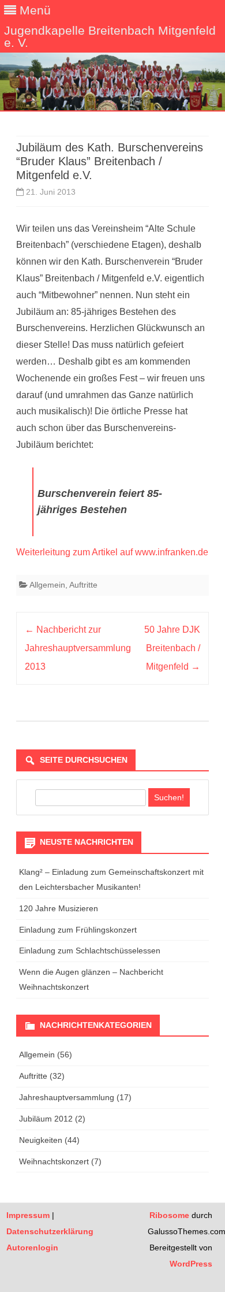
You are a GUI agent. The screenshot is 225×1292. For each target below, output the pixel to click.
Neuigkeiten (40, 1140)
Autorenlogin (32, 1247)
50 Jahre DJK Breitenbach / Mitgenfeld (172, 648)
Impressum (28, 1215)
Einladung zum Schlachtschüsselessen (89, 950)
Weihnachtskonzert (54, 1161)
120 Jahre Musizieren (58, 908)
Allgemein (47, 584)
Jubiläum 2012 (46, 1118)
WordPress (191, 1263)
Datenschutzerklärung (49, 1231)
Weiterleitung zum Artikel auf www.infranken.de (112, 552)
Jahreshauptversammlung (66, 1097)
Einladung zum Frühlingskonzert (78, 929)
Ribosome (169, 1215)
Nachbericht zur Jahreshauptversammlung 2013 (78, 648)
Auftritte (83, 584)
